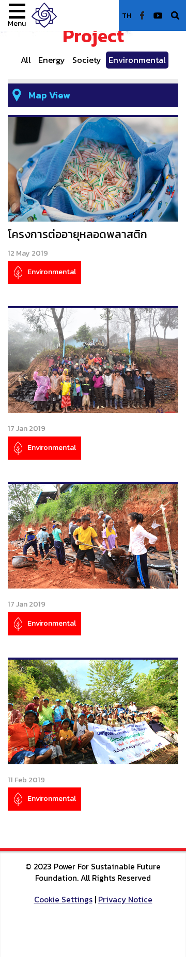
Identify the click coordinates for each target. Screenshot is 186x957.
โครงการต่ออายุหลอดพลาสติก (77, 234)
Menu (17, 23)
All (26, 60)
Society (86, 60)
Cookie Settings (63, 899)
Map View (49, 95)
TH (126, 15)
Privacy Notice (125, 899)
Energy (51, 60)
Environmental (137, 60)
